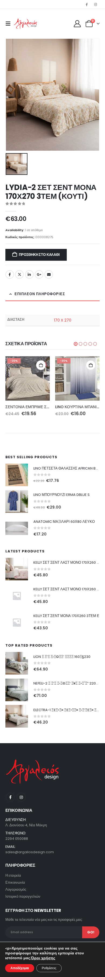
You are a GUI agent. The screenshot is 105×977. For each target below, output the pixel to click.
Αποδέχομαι (19, 968)
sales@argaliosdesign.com (29, 852)
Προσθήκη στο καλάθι (39, 254)
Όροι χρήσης (43, 958)
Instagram (21, 797)
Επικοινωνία (15, 882)
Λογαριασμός (15, 889)
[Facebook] (86, 4)
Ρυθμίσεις (49, 968)
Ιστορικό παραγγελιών (22, 896)
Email (48, 274)
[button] (9, 23)
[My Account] (77, 23)
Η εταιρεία (13, 875)
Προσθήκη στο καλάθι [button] (41, 365)
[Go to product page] (16, 475)
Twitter (19, 274)
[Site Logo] (25, 24)
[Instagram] (95, 4)
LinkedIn (29, 274)
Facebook (9, 274)
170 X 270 (63, 320)
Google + (39, 274)
